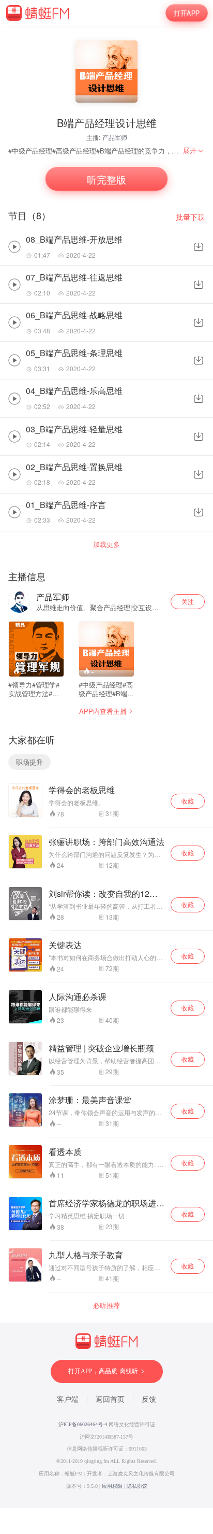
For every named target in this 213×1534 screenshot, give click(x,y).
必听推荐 (106, 1305)
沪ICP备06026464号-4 (82, 1424)
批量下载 (190, 217)
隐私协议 (137, 1486)
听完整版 (106, 179)
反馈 (149, 1399)
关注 (187, 601)
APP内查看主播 (103, 711)
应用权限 (112, 1486)
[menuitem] (194, 150)
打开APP (187, 13)
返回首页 (110, 1399)
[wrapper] (106, 767)
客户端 (68, 1399)
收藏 (187, 800)
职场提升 (29, 762)
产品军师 (114, 137)
